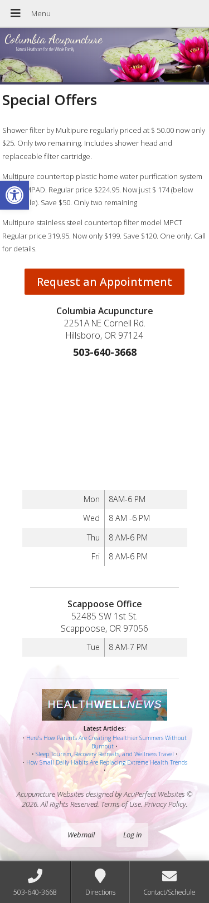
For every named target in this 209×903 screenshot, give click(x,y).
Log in (132, 835)
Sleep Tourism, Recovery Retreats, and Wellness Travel (105, 754)
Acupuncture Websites (50, 794)
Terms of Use (121, 804)
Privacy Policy (165, 804)
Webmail (81, 835)
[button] (14, 195)
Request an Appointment (104, 281)
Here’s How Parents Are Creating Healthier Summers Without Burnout (106, 742)
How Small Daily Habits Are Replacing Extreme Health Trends (106, 762)
